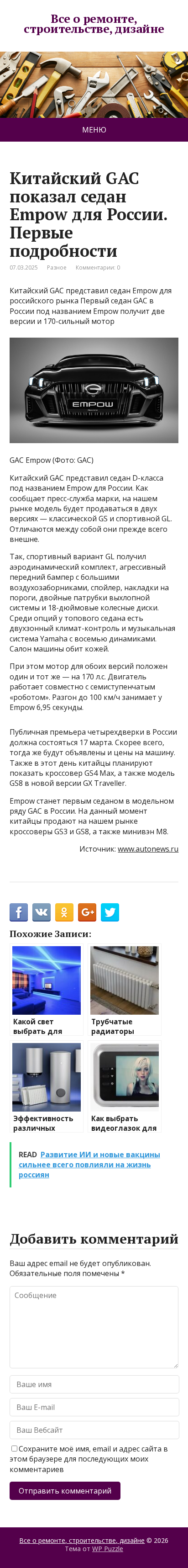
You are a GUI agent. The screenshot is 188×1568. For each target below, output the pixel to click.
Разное (57, 267)
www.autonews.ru (148, 849)
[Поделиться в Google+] (87, 912)
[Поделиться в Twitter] (110, 912)
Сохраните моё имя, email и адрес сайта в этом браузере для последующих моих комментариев (89, 1459)
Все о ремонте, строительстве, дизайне (94, 23)
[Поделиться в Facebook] (19, 912)
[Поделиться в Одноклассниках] (64, 912)
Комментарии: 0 (98, 267)
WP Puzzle (107, 1548)
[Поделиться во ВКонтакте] (41, 912)
